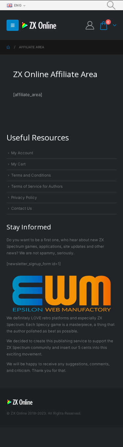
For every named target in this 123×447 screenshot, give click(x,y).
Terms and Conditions (31, 175)
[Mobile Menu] (13, 25)
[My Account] (90, 25)
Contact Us (21, 208)
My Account (22, 153)
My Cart (18, 164)
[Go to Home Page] (8, 47)
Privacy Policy (24, 197)
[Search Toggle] (111, 5)
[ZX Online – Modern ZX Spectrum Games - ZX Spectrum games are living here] (39, 25)
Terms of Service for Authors (37, 186)
